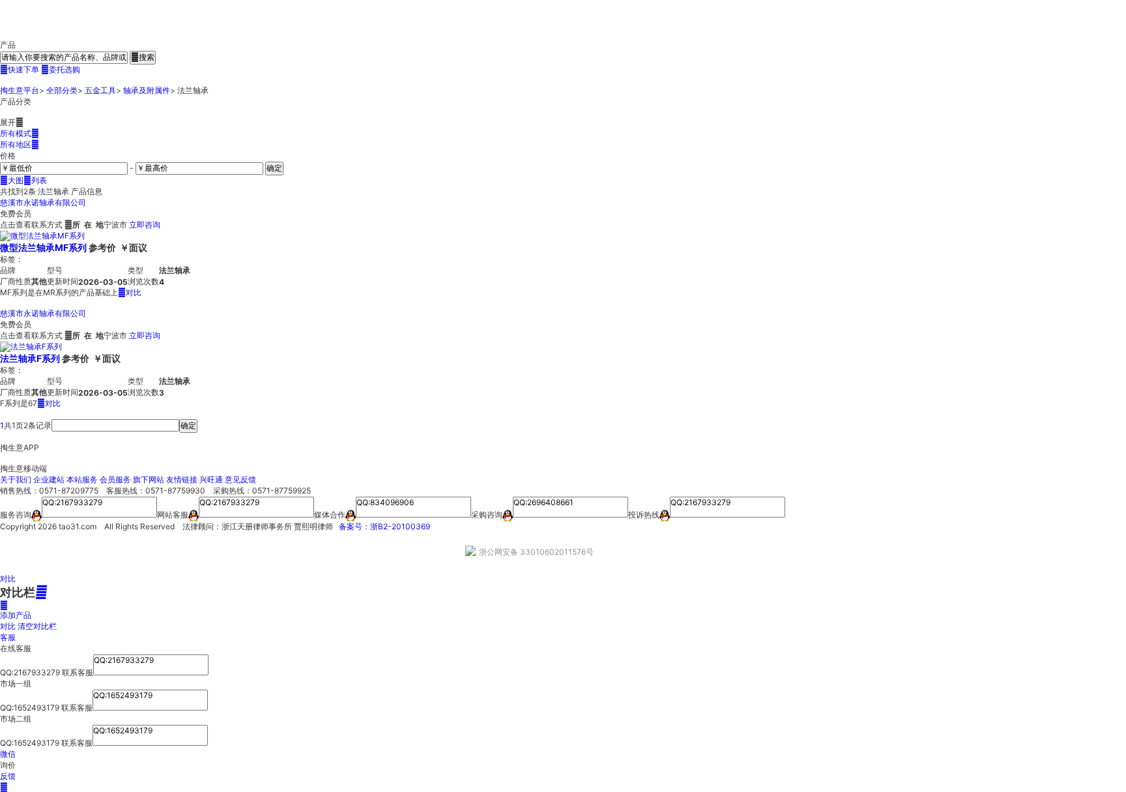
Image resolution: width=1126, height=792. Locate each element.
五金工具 (100, 90)
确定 (274, 168)
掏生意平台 (19, 90)
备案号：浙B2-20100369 (384, 526)
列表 (35, 180)
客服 (8, 637)
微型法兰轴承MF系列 (43, 247)
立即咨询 (144, 224)
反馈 (8, 776)
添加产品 (15, 610)
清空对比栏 (37, 626)
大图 (11, 180)
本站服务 (82, 479)
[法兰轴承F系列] (31, 346)
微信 (8, 754)
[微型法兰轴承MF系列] (42, 236)
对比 (129, 292)
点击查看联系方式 (31, 224)
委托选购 (60, 69)
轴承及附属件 (146, 90)
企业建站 (49, 479)
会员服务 (115, 479)
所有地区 (19, 144)
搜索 (142, 57)
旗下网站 (148, 479)
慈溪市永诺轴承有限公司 (43, 202)
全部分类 (62, 90)
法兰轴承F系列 (30, 358)
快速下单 (19, 69)
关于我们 (15, 479)
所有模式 (19, 133)
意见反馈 (240, 479)
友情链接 (181, 479)
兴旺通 (211, 479)
